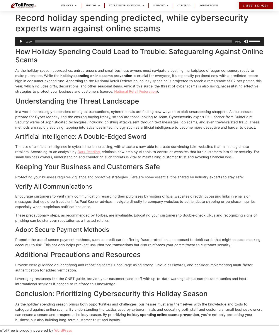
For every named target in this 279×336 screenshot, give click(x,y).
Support (159, 5)
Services (67, 5)
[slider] (255, 41)
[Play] (21, 41)
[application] (139, 41)
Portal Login (209, 5)
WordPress (63, 330)
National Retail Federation (135, 91)
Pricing (91, 5)
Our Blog (184, 5)
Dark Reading (89, 152)
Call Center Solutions (124, 5)
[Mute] (246, 41)
